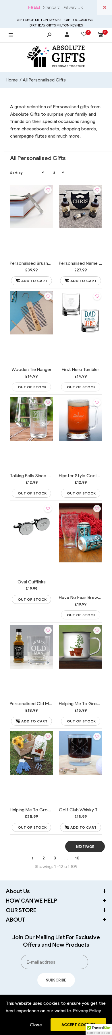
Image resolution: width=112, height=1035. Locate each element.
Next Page (85, 847)
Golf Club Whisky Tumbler (85, 810)
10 (77, 858)
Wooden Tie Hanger (31, 369)
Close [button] (36, 1025)
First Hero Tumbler (80, 369)
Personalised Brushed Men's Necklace (48, 263)
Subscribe (56, 980)
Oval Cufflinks (32, 582)
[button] (99, 1029)
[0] (100, 35)
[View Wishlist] (83, 35)
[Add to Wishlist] (48, 190)
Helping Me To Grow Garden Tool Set (48, 810)
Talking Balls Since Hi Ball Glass (41, 475)
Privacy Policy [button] (87, 1010)
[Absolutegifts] (56, 57)
